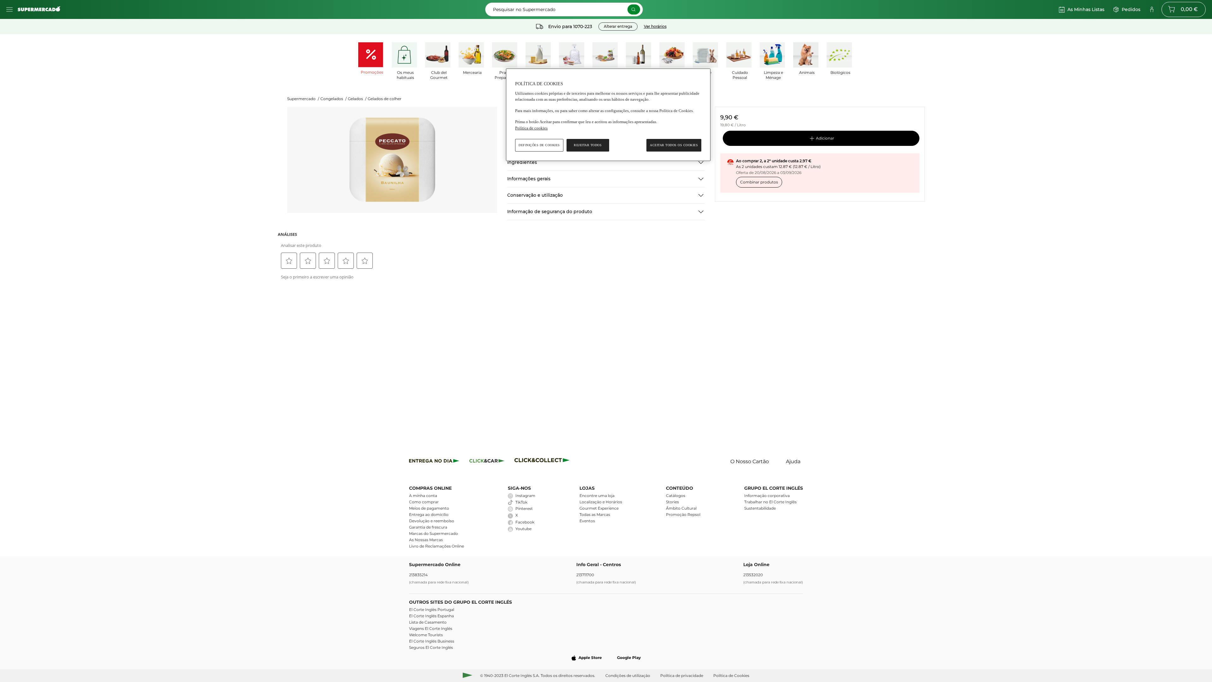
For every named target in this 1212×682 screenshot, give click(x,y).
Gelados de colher (384, 98)
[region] (608, 114)
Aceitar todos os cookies (674, 145)
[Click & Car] (486, 462)
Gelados (357, 98)
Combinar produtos (759, 182)
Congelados (333, 98)
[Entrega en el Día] (543, 462)
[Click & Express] (434, 462)
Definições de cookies (539, 145)
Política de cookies (531, 128)
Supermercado (303, 98)
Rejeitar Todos (588, 145)
